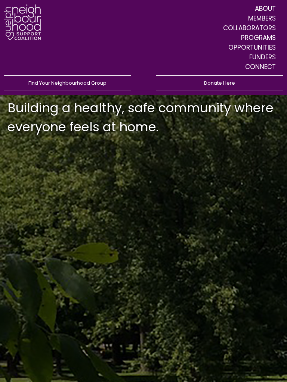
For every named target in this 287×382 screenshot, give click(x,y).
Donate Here (219, 83)
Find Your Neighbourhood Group (67, 83)
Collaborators (249, 28)
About (265, 8)
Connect (260, 66)
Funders (262, 57)
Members (262, 18)
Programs (258, 37)
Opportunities (252, 47)
